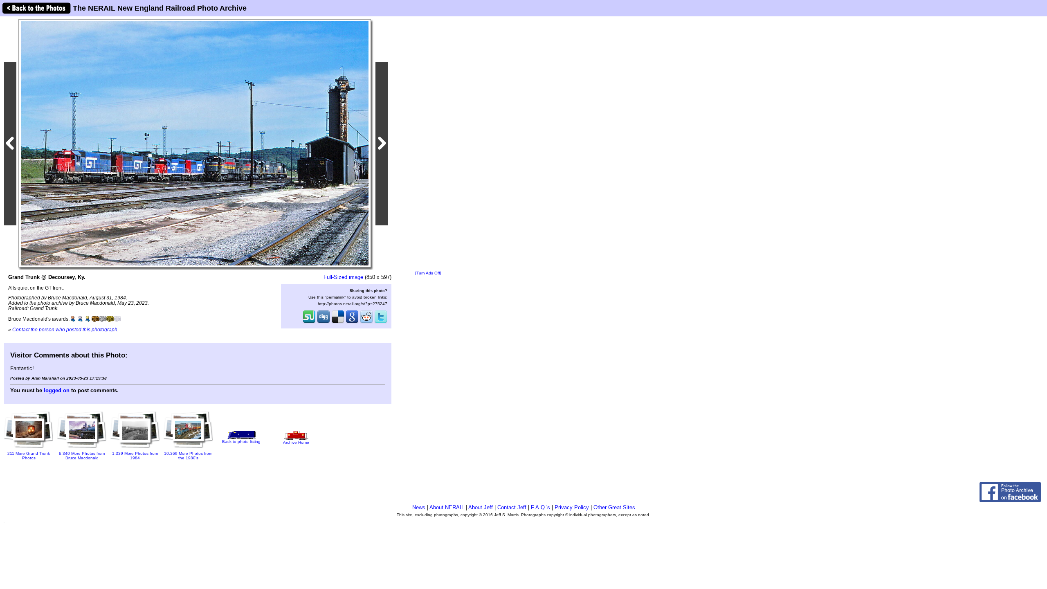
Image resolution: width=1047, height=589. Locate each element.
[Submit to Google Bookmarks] (352, 322)
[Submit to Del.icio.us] (337, 322)
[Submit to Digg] (323, 322)
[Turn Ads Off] (428, 273)
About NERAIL (446, 507)
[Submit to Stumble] (309, 322)
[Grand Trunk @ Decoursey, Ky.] (194, 143)
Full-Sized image (343, 277)
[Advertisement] (428, 144)
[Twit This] (380, 322)
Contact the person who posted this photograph (64, 329)
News (418, 507)
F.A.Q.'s (540, 507)
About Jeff (480, 507)
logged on (57, 390)
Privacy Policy (572, 507)
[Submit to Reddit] (366, 322)
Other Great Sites (614, 507)
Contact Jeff (511, 507)
